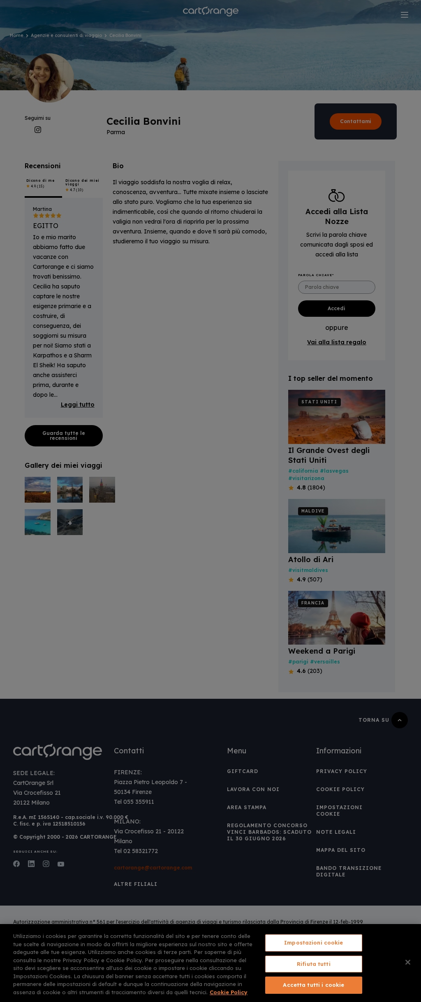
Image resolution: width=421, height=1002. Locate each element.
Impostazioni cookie (313, 942)
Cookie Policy (229, 992)
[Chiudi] (408, 962)
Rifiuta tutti (314, 964)
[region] (210, 963)
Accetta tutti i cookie (313, 984)
